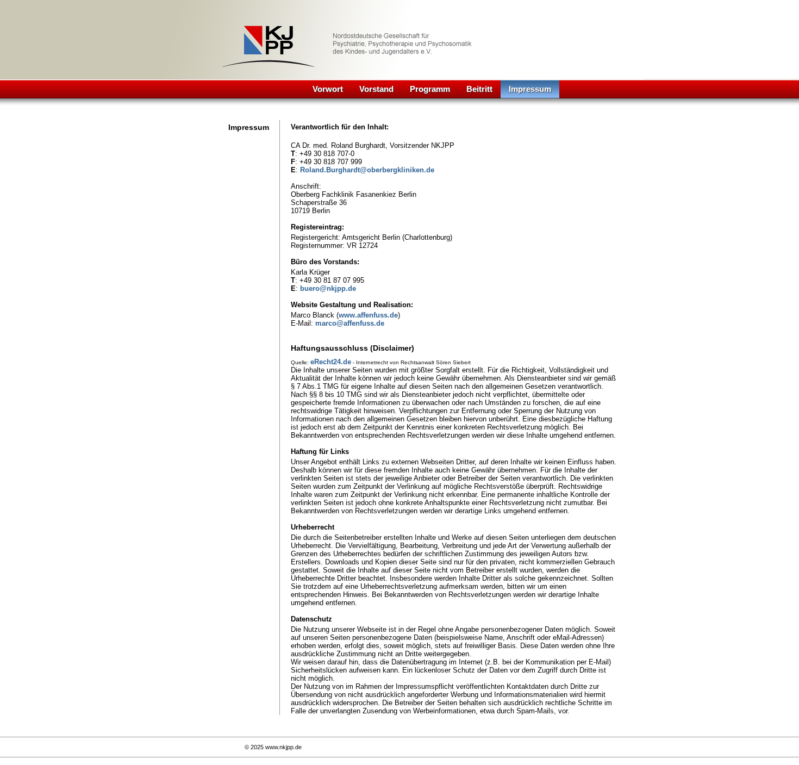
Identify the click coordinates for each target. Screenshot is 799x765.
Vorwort (328, 89)
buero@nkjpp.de (328, 288)
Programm (430, 89)
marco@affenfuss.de (349, 323)
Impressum (530, 89)
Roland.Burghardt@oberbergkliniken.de (367, 170)
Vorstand (376, 89)
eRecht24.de (330, 362)
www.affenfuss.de (368, 315)
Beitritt (479, 89)
